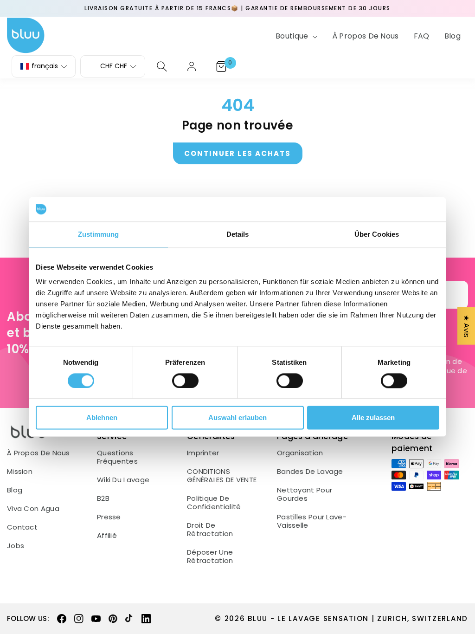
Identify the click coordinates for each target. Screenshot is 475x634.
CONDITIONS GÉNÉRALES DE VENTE (222, 475)
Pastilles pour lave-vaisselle (312, 521)
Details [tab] (237, 234)
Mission (19, 471)
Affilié (107, 535)
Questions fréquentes (117, 457)
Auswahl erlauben (237, 418)
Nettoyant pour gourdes (304, 494)
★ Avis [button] (466, 326)
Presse (109, 517)
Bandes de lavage (310, 471)
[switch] (185, 380)
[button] (295, 36)
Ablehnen (101, 418)
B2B (103, 498)
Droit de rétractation (210, 529)
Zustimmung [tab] (98, 234)
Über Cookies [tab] (376, 234)
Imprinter (203, 453)
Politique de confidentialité (214, 502)
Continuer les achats (237, 153)
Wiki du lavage (123, 480)
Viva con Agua (33, 509)
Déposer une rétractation (210, 556)
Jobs (15, 546)
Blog (14, 490)
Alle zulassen (373, 418)
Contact (22, 527)
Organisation (300, 453)
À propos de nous (38, 453)
